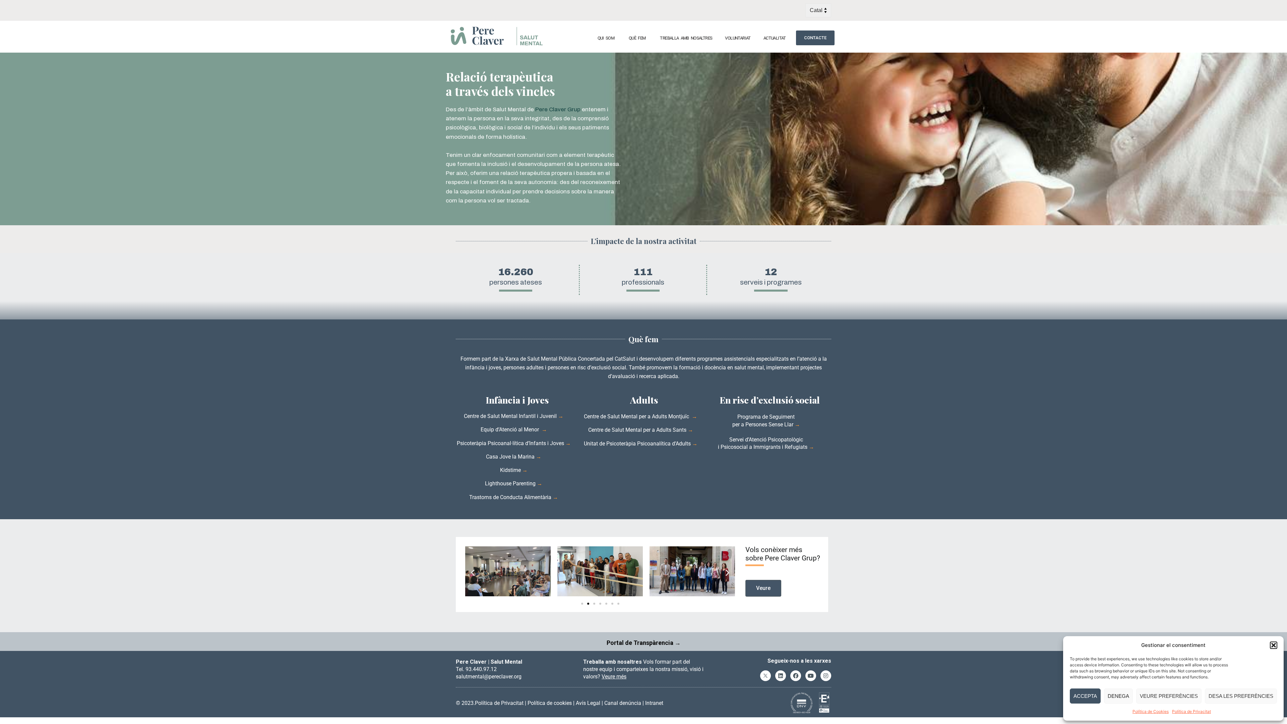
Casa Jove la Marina (510, 457)
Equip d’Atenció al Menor (510, 429)
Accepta (1085, 696)
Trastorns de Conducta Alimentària (511, 497)
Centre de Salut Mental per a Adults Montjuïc (637, 416)
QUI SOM (606, 38)
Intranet (654, 703)
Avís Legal (588, 703)
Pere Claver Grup (557, 109)
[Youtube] (810, 675)
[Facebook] (795, 675)
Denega (1118, 696)
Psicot (464, 443)
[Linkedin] (780, 675)
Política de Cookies (1150, 711)
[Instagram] (825, 675)
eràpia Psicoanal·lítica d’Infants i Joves (518, 443)
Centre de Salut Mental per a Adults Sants (637, 430)
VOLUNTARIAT (737, 38)
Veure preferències (1169, 696)
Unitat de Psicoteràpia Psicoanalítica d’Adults (637, 443)
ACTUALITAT (774, 38)
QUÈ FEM (637, 38)
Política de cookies (550, 703)
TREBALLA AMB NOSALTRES (686, 38)
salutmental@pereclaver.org (489, 676)
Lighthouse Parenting (511, 483)
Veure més (614, 676)
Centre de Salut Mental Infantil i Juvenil (511, 416)
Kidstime (510, 470)
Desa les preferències (1241, 696)
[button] (1273, 645)
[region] (643, 139)
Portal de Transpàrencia (640, 642)
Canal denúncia (622, 703)
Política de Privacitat (1191, 711)
